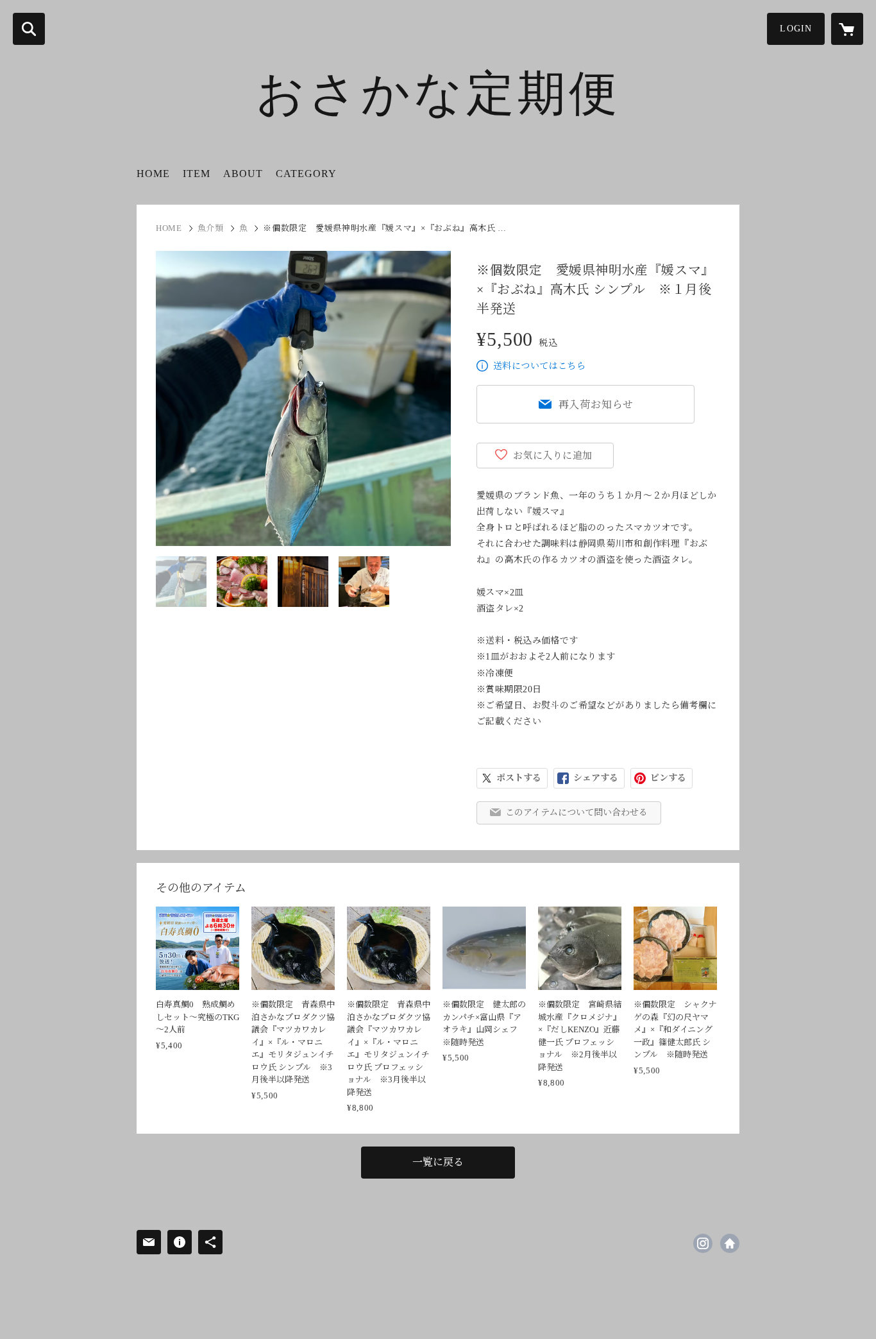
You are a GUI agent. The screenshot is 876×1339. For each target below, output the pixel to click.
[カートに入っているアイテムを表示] (847, 29)
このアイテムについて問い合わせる (576, 812)
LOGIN (796, 28)
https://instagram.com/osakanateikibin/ (702, 1243)
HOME (153, 173)
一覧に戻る (438, 1162)
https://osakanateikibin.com (729, 1243)
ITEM (196, 173)
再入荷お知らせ (596, 404)
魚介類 (211, 228)
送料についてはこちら (539, 366)
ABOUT (243, 173)
